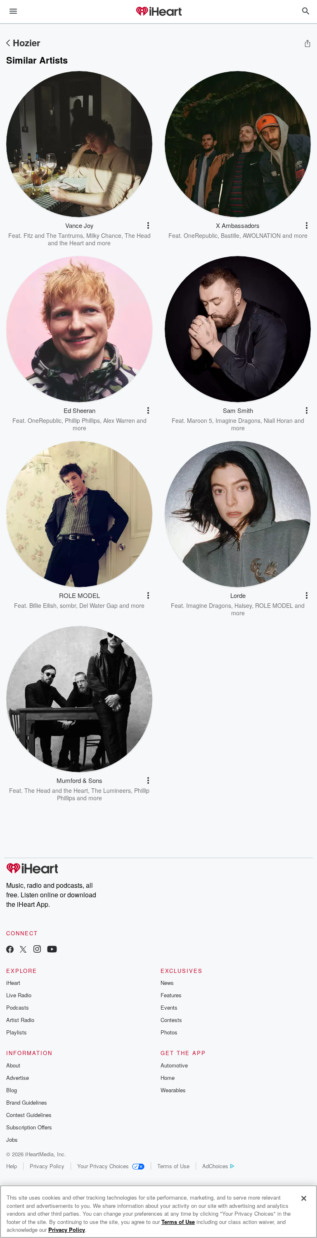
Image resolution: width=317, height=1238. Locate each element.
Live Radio (18, 995)
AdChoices (215, 1166)
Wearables (173, 1090)
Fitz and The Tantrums (53, 235)
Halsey (243, 605)
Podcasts (17, 1007)
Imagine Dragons (237, 420)
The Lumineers (111, 790)
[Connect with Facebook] (10, 950)
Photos (169, 1032)
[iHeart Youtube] (52, 950)
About (13, 1065)
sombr (68, 605)
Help (11, 1166)
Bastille (230, 235)
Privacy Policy (47, 1166)
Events (169, 1007)
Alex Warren (119, 420)
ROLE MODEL (274, 605)
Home (168, 1077)
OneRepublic (201, 235)
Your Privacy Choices (103, 1166)
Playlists (16, 1032)
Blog (11, 1090)
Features (171, 995)
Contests (171, 1020)
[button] (148, 225)
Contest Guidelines (29, 1115)
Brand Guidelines (26, 1102)
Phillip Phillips (82, 420)
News (167, 983)
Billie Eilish (43, 605)
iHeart (13, 983)
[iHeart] (158, 12)
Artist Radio (20, 1020)
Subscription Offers (29, 1127)
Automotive (174, 1065)
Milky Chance (103, 235)
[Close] (304, 1198)
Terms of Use (173, 1166)
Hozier (26, 42)
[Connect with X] (23, 950)
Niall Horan (278, 420)
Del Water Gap (98, 605)
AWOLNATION (262, 235)
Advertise (17, 1077)
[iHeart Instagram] (37, 950)
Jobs (12, 1139)
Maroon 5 (199, 420)
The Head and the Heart (56, 790)
